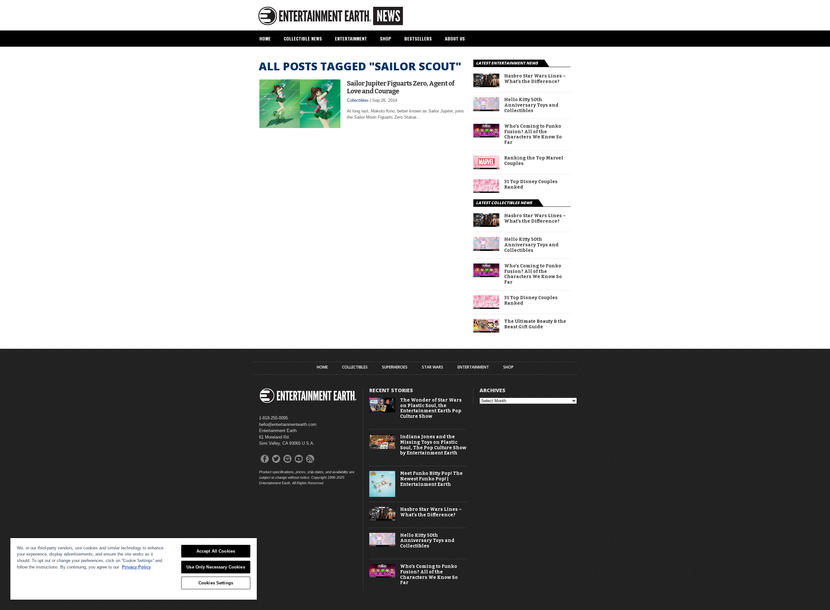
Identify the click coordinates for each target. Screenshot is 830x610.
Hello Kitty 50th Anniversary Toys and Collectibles (531, 105)
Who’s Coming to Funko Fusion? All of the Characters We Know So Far (533, 134)
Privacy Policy (136, 567)
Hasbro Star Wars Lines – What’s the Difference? (535, 79)
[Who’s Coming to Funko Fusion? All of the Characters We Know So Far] (486, 135)
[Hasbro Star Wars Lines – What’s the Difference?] (486, 85)
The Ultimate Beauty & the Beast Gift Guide (535, 324)
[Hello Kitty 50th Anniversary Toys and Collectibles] (486, 109)
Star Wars (432, 367)
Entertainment (351, 38)
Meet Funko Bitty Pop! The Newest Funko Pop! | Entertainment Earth (431, 479)
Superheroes (395, 367)
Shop (385, 38)
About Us (455, 38)
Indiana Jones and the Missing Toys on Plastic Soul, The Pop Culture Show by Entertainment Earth (433, 445)
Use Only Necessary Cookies (215, 567)
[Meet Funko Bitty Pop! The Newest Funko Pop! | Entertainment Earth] (382, 495)
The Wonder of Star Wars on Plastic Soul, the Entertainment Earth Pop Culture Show (431, 408)
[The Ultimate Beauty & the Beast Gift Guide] (486, 331)
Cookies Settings (215, 583)
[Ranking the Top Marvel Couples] (486, 167)
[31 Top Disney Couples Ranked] (486, 191)
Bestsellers (418, 38)
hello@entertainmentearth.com (287, 424)
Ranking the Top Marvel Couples (533, 161)
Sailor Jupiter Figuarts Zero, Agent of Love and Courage (400, 87)
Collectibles (358, 100)
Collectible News (303, 38)
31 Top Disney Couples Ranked (531, 184)
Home (265, 38)
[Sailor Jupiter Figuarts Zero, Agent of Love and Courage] (299, 126)
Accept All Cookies (215, 551)
